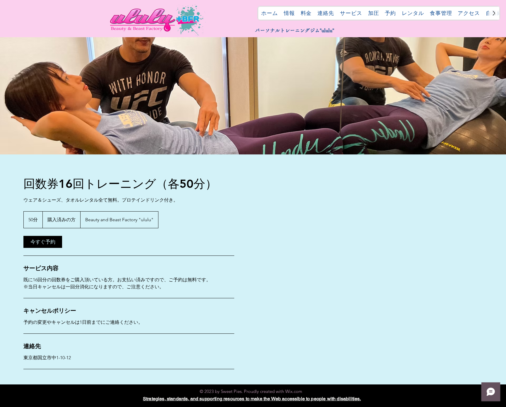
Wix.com (293, 391)
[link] (42, 242)
